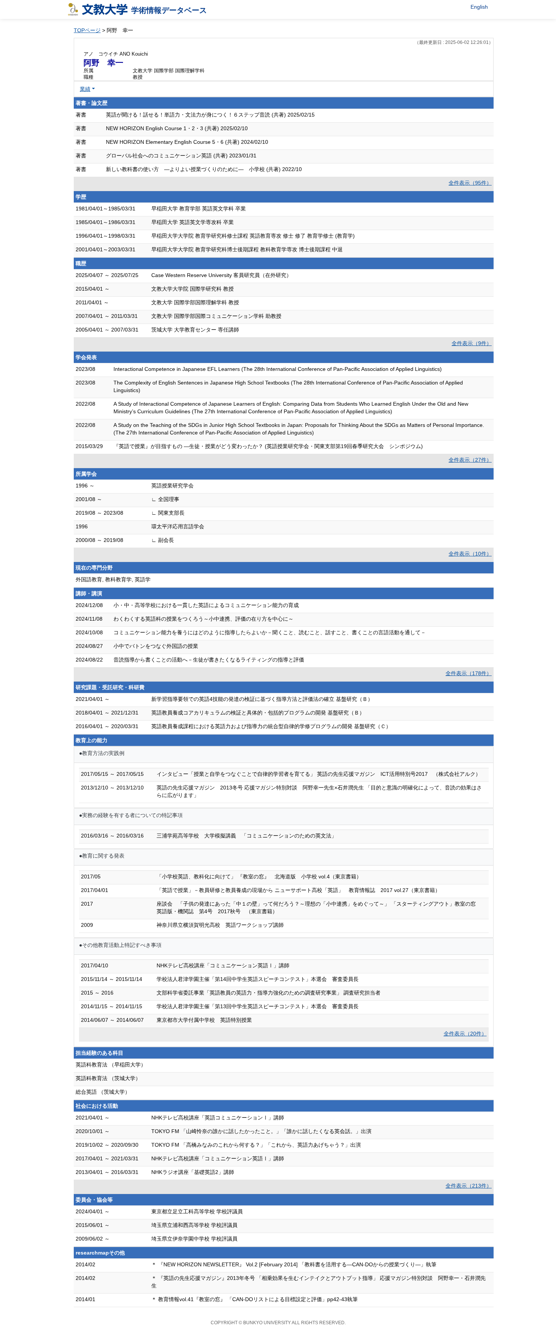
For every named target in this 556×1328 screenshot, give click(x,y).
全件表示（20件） (465, 1034)
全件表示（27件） (470, 460)
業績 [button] (85, 89)
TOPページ (87, 30)
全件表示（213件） (469, 1186)
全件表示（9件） (472, 343)
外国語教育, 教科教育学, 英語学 (113, 579)
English (479, 7)
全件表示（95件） (470, 183)
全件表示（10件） (470, 554)
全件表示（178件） (469, 673)
